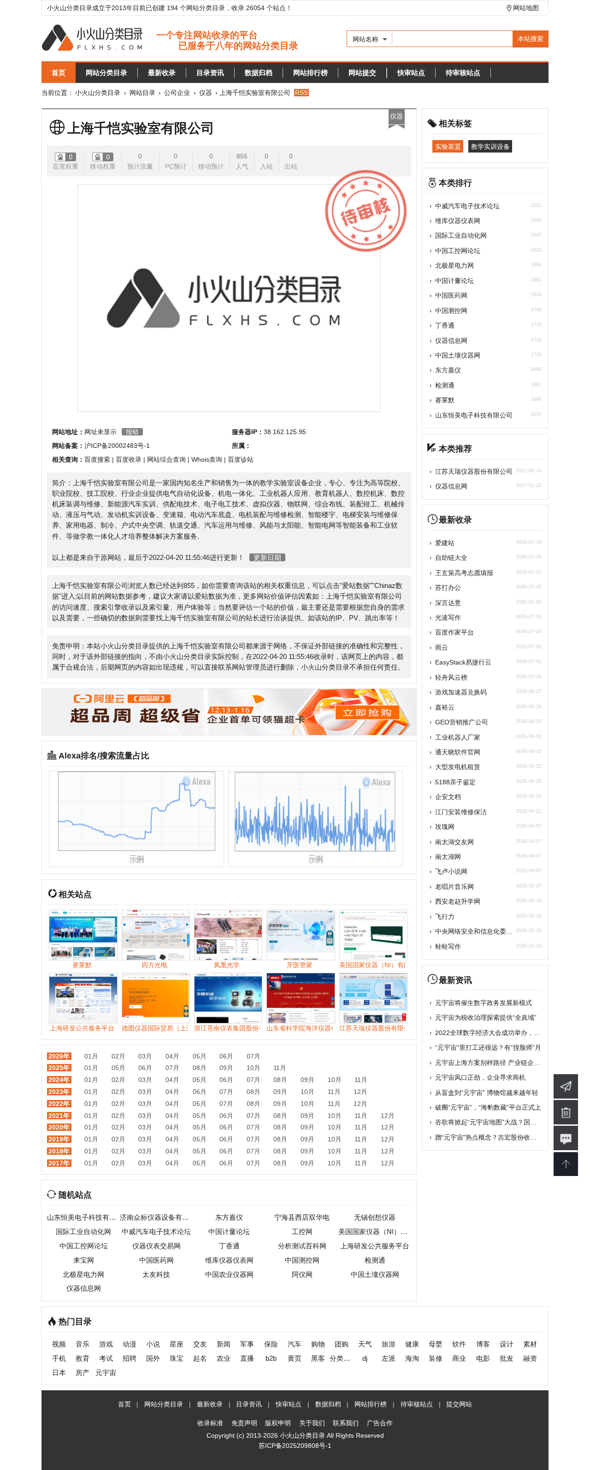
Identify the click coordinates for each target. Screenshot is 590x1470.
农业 (223, 1358)
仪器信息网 (83, 1288)
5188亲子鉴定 (455, 782)
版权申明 (278, 1423)
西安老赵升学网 (457, 901)
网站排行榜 (310, 72)
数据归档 (258, 72)
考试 (106, 1358)
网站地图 (526, 8)
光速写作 (448, 617)
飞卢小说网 (451, 871)
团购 (341, 1344)
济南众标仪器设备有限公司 (156, 1217)
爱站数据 (356, 585)
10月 (253, 1067)
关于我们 (312, 1423)
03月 (145, 1056)
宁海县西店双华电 (302, 1217)
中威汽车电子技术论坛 (156, 1231)
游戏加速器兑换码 (461, 692)
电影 (483, 1358)
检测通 (375, 1260)
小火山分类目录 (97, 92)
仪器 (205, 92)
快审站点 (411, 72)
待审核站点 (463, 72)
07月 (253, 1056)
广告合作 (380, 1423)
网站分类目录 (106, 72)
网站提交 (362, 72)
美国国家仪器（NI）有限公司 (374, 1231)
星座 (176, 1344)
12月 (360, 1091)
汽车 (294, 1344)
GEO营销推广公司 (461, 722)
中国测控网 (302, 1260)
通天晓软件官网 (457, 752)
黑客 (318, 1358)
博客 (483, 1344)
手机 (59, 1358)
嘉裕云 (444, 707)
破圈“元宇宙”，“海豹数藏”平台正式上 (488, 1107)
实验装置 (448, 146)
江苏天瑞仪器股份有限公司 (474, 471)
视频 (59, 1344)
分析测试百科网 (302, 1246)
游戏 (106, 1344)
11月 (279, 1067)
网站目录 (142, 92)
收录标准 (210, 1423)
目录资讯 (210, 72)
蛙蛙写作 (448, 946)
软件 (459, 1344)
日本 (59, 1372)
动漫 (129, 1344)
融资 (530, 1358)
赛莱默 (444, 400)
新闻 (223, 1344)
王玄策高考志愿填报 (464, 572)
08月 (199, 1067)
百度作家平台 (454, 632)
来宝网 (83, 1260)
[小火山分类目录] (169, 38)
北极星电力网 (83, 1274)
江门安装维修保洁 (461, 812)
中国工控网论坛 (83, 1246)
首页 (58, 72)
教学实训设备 (490, 146)
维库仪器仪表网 (229, 1260)
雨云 (441, 647)
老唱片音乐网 (454, 886)
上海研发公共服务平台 (374, 1246)
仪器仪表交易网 (156, 1246)
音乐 (82, 1344)
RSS (301, 92)
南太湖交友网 (454, 842)
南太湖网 (448, 856)
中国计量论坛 (229, 1231)
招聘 (129, 1358)
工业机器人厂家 (457, 737)
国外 (153, 1358)
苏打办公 (448, 587)
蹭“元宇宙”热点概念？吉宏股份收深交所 (492, 1137)
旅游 (388, 1344)
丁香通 (229, 1246)
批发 (506, 1358)
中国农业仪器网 (229, 1274)
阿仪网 (302, 1274)
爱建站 (444, 543)
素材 (530, 1344)
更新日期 (267, 557)
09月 (226, 1067)
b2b (271, 1358)
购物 (318, 1344)
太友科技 (156, 1274)
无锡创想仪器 (374, 1217)
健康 (412, 1344)
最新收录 (162, 72)
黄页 (294, 1358)
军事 (247, 1344)
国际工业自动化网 (83, 1231)
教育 (82, 1358)
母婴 (435, 1344)
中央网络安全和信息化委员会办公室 (486, 931)
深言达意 (448, 602)
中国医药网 (156, 1260)
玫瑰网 (444, 826)
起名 (200, 1358)
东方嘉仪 (229, 1217)
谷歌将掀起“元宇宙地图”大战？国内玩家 (492, 1122)
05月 (199, 1056)
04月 (172, 1056)
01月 (91, 1056)
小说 (153, 1344)
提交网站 (459, 1404)
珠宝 (176, 1358)
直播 (247, 1358)
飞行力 (444, 916)
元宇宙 (105, 1372)
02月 (118, 1056)
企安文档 (448, 796)
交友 (200, 1344)
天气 (365, 1344)
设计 (506, 1344)
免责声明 (244, 1423)
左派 (388, 1358)
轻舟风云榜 (451, 677)
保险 (271, 1344)
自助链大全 (451, 557)
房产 (82, 1372)
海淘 (412, 1358)
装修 (435, 1358)
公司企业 (177, 92)
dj (364, 1358)
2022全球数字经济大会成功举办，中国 (491, 1032)
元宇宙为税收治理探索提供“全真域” (486, 1017)
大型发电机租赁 (457, 766)
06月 (226, 1056)
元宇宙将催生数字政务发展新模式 (483, 1002)
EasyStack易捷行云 (463, 662)
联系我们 (346, 1423)
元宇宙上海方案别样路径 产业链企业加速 (494, 1062)
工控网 (302, 1231)
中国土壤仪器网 (375, 1274)
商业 (459, 1358)
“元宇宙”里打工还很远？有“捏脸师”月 (488, 1047)
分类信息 (341, 1358)
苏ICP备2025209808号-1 (295, 1445)
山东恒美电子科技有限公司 (83, 1217)
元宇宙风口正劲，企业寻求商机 (480, 1077)
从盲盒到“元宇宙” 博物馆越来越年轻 (486, 1092)
